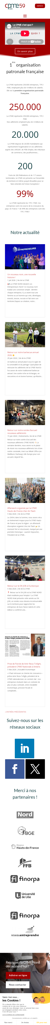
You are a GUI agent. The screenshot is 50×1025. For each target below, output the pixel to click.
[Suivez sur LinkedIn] (24, 748)
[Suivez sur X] (35, 769)
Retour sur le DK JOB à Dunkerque (23, 586)
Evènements (24, 436)
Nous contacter (17, 984)
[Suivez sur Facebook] (15, 769)
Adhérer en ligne (18, 975)
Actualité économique (26, 669)
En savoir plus (25, 51)
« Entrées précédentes (15, 712)
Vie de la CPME (23, 280)
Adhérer (40, 6)
